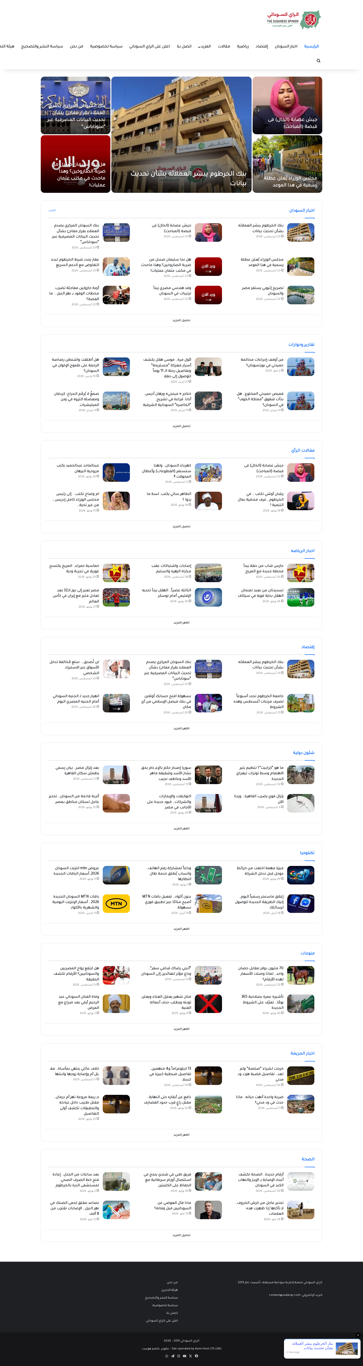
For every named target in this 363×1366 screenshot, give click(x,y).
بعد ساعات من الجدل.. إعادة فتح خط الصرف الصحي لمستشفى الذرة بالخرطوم (76, 1180)
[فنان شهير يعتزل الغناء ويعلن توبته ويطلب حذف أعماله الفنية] (208, 1003)
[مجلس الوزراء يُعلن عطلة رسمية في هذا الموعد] (287, 164)
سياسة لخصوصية (106, 47)
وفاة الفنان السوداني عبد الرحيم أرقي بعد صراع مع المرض (78, 1002)
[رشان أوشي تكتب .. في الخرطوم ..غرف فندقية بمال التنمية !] (300, 501)
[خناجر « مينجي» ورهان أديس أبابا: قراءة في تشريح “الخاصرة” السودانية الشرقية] (208, 401)
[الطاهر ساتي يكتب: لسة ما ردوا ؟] (208, 501)
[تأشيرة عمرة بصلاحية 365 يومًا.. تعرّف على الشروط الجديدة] (300, 1003)
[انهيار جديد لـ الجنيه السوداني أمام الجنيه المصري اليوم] (116, 703)
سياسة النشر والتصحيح (42, 47)
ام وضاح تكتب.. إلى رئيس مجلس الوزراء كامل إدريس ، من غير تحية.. (76, 499)
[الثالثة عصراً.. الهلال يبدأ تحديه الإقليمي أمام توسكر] (208, 597)
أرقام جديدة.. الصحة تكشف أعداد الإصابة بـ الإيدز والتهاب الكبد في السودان (260, 1180)
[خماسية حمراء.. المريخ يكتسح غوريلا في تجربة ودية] (116, 573)
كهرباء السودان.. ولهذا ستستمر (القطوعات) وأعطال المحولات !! (166, 471)
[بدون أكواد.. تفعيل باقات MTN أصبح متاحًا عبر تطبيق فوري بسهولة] (208, 903)
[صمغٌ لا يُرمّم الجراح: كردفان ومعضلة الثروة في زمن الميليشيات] (116, 401)
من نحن (76, 47)
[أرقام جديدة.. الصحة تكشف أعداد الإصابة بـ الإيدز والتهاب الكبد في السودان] (300, 1181)
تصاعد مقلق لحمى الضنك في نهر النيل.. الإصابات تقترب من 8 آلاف (74, 1208)
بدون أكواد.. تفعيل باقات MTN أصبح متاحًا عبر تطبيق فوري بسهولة (166, 902)
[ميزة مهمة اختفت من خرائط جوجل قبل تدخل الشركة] (300, 875)
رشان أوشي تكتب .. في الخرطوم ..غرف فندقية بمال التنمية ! (260, 499)
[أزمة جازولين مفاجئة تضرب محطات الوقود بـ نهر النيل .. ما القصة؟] (116, 295)
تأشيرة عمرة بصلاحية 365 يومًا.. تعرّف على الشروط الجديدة (262, 1002)
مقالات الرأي (303, 451)
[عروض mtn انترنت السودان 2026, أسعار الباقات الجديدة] (116, 875)
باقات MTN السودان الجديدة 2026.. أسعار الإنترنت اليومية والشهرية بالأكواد (75, 902)
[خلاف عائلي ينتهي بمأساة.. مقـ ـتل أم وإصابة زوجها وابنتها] (116, 1075)
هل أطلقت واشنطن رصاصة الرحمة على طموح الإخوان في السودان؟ (75, 365)
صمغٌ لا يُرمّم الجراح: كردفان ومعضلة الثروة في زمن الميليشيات (76, 399)
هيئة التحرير (170, 1290)
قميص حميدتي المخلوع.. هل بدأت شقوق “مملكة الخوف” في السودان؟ (260, 399)
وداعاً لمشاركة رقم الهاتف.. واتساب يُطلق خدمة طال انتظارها (168, 874)
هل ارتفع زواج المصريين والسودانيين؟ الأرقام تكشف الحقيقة (76, 974)
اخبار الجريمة (303, 1054)
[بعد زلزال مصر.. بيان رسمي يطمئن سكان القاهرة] (116, 775)
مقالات (224, 47)
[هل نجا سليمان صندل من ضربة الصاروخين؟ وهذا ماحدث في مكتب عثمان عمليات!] (208, 266)
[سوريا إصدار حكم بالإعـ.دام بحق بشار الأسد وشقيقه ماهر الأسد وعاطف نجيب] (208, 775)
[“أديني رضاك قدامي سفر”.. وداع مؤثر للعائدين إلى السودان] (208, 975)
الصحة (308, 1159)
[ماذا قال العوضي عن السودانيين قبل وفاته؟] (208, 1210)
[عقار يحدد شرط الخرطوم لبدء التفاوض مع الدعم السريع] (116, 266)
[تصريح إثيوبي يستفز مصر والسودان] (300, 295)
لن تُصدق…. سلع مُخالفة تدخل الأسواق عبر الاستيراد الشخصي (74, 668)
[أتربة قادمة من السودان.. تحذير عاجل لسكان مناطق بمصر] (116, 803)
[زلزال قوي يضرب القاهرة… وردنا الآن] (300, 803)
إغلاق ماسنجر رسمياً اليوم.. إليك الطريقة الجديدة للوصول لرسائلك (259, 902)
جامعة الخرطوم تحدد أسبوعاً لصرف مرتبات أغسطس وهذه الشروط (258, 702)
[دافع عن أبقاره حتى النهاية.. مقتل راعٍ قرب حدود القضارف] (208, 1104)
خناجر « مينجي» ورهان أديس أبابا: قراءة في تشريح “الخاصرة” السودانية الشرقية (167, 399)
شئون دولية (304, 753)
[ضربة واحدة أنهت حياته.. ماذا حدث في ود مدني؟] (300, 1104)
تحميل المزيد (181, 320)
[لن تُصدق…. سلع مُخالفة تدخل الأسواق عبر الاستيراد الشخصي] (116, 669)
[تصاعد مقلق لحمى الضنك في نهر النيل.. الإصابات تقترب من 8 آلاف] (116, 1210)
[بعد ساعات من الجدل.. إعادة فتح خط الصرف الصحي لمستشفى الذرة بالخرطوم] (116, 1181)
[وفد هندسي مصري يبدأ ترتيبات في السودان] (208, 295)
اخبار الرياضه (303, 551)
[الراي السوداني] (294, 20)
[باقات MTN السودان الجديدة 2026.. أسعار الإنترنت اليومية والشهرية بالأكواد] (116, 903)
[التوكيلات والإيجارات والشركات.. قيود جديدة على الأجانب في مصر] (208, 803)
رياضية (243, 47)
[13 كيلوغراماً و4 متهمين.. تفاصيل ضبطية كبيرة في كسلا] (208, 1075)
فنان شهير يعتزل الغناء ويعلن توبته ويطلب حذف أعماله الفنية (166, 1002)
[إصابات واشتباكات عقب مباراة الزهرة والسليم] (208, 573)
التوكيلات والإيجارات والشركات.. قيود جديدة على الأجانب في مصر (169, 802)
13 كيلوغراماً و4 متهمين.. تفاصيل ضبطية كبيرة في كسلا (170, 1074)
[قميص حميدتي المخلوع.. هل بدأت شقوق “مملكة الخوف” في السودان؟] (300, 401)
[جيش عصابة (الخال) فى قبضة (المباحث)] (287, 105)
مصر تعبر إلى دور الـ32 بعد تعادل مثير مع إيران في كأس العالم (76, 596)
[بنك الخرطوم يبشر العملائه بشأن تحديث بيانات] (181, 135)
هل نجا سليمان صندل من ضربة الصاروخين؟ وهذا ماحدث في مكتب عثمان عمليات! (166, 265)
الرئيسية (311, 47)
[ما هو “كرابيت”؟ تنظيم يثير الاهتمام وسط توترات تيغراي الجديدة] (300, 775)
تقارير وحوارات (301, 345)
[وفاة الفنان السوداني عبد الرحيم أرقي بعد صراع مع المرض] (116, 1003)
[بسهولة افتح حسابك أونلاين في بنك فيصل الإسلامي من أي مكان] (208, 703)
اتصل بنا (184, 47)
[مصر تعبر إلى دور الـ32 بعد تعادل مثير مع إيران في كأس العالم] (116, 597)
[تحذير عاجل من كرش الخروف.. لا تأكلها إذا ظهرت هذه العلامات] (300, 1210)
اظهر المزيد (181, 623)
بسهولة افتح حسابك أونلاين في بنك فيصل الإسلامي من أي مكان (166, 702)
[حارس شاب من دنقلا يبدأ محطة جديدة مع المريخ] (300, 573)
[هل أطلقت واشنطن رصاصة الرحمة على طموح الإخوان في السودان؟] (116, 366)
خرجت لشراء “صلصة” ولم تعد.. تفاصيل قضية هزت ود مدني (260, 1074)
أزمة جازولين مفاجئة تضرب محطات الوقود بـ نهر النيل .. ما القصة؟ (74, 294)
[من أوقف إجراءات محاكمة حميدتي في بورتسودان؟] (300, 366)
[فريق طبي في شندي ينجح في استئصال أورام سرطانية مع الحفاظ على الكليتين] (208, 1181)
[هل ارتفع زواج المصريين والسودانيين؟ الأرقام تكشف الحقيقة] (116, 975)
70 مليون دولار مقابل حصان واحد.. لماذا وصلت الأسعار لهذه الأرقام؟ (260, 974)
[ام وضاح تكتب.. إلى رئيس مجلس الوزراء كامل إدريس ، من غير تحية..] (116, 501)
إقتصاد (262, 47)
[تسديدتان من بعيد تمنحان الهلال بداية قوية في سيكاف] (300, 597)
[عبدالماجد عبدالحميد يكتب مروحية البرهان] (116, 472)
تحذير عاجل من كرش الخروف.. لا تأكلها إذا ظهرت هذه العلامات (259, 1208)
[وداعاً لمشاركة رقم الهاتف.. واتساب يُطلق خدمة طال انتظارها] (208, 875)
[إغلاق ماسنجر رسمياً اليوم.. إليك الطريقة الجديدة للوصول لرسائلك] (300, 903)
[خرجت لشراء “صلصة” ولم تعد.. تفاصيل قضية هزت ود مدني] (300, 1075)
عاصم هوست (151, 1349)
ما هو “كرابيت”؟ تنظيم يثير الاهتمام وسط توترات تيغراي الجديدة (259, 773)
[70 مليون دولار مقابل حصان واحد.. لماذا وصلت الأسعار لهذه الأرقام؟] (300, 975)
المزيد (206, 47)
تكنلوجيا (307, 853)
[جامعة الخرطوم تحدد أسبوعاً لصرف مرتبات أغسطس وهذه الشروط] (300, 703)
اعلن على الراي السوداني (149, 47)
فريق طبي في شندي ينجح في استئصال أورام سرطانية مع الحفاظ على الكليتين (167, 1180)
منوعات (308, 953)
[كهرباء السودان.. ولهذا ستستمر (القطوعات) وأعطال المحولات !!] (208, 472)
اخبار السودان (286, 47)
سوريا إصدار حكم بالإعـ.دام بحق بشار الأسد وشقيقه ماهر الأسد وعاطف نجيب (166, 773)
